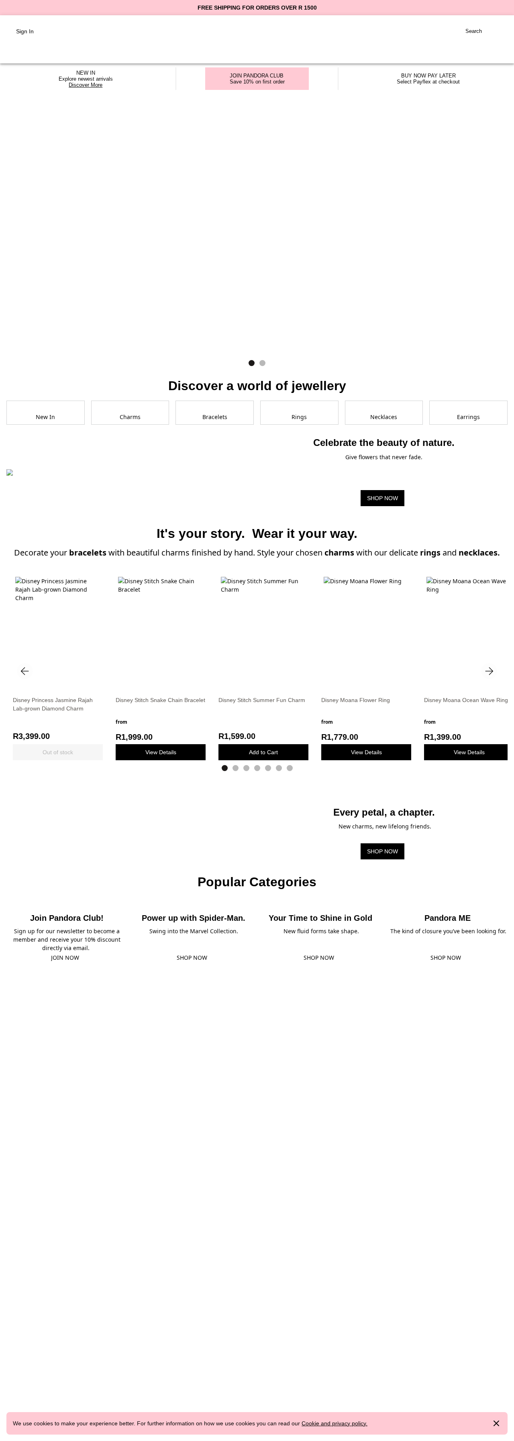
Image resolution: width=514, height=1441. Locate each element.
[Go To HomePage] (257, 31)
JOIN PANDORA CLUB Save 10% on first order (257, 79)
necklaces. (479, 552)
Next (489, 671)
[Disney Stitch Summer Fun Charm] (263, 631)
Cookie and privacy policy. (334, 1423)
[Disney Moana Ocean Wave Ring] (469, 631)
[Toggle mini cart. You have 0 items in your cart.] (498, 31)
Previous (25, 671)
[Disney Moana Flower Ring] (366, 631)
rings (430, 552)
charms (340, 552)
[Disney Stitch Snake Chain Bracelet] (161, 631)
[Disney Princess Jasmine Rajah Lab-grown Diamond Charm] (58, 631)
